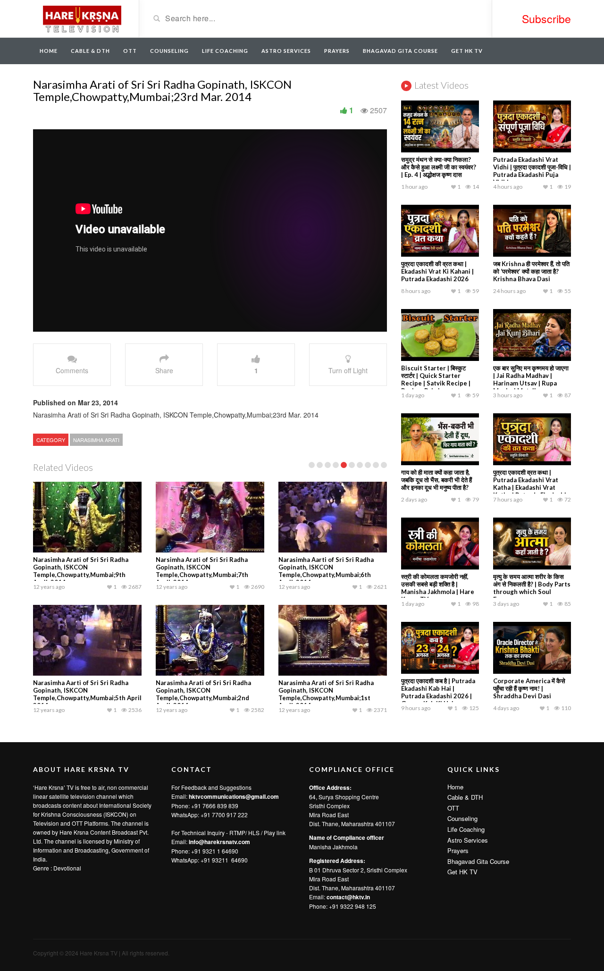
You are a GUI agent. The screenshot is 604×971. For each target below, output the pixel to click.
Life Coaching (225, 51)
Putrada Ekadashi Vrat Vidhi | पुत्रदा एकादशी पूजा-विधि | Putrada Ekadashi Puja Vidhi (532, 171)
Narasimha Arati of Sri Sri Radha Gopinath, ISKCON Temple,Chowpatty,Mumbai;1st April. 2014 (326, 694)
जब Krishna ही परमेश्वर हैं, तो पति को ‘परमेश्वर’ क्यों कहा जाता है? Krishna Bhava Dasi (531, 271)
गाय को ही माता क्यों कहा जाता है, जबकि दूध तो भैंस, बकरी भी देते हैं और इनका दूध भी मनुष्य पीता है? (436, 480)
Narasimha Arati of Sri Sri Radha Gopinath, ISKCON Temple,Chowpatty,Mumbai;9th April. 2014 (80, 571)
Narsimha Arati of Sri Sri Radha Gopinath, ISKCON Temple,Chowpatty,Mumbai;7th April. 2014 (202, 571)
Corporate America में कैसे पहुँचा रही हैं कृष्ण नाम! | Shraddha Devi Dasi (529, 688)
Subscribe (546, 18)
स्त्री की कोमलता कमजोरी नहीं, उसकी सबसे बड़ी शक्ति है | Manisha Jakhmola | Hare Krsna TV (437, 588)
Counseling (169, 51)
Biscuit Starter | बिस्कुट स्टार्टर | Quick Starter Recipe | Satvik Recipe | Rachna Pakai (435, 379)
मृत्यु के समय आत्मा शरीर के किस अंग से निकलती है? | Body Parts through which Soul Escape (531, 588)
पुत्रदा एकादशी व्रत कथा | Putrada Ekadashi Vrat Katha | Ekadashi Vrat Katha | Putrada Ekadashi (529, 484)
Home (49, 51)
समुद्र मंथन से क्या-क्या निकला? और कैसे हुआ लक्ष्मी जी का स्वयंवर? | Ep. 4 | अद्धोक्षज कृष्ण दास (438, 167)
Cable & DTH (90, 51)
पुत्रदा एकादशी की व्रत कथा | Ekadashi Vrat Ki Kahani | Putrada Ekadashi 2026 (437, 271)
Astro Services (286, 51)
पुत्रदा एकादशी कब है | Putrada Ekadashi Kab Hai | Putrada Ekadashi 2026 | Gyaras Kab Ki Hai (438, 692)
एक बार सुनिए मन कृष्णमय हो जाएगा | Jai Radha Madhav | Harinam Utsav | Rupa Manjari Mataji (531, 379)
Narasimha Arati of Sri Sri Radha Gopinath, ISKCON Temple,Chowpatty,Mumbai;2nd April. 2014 (203, 694)
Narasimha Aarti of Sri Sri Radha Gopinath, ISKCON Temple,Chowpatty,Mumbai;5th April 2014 (87, 694)
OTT (130, 51)
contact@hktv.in (348, 897)
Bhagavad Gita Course (400, 51)
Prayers (337, 51)
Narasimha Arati (96, 440)
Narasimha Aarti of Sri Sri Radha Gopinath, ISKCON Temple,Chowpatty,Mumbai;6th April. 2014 (326, 571)
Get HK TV (467, 51)
